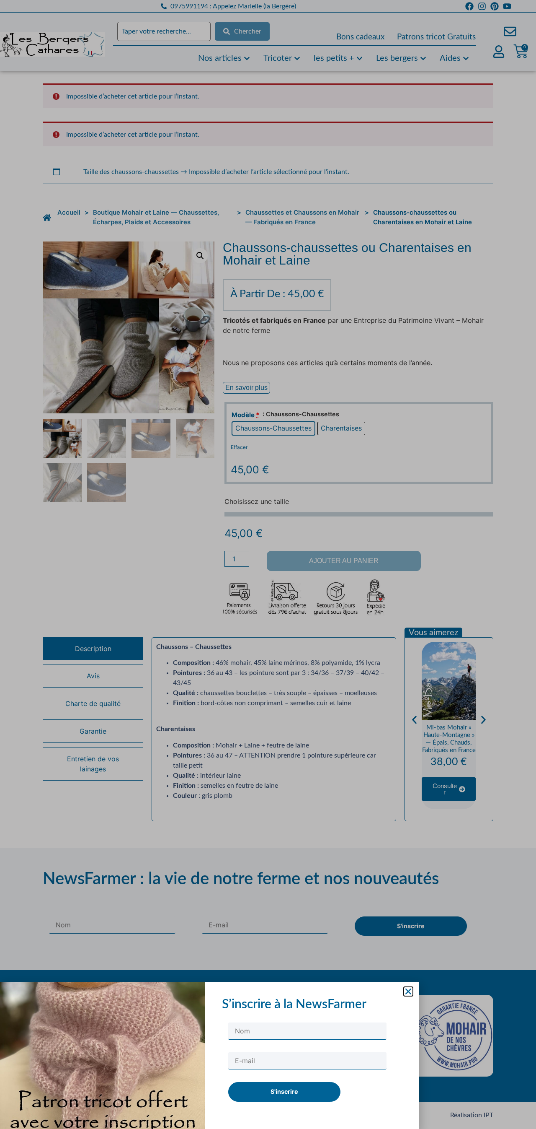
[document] (268, 564)
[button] (408, 991)
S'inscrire (284, 1091)
